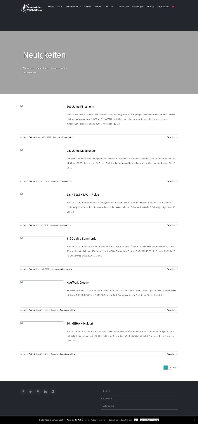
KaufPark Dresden (78, 282)
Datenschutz (108, 405)
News (73, 310)
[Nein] (194, 420)
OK (136, 420)
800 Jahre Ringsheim (80, 106)
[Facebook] (23, 392)
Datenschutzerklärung (149, 420)
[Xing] (53, 392)
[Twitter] (31, 392)
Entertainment (65, 310)
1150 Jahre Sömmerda (81, 238)
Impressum (108, 398)
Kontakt (106, 391)
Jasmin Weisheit (29, 137)
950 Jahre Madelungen (81, 150)
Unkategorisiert (68, 137)
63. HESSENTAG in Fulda (83, 194)
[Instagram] (38, 392)
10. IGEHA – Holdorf (80, 323)
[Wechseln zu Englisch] (173, 6)
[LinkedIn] (45, 392)
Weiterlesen (171, 137)
